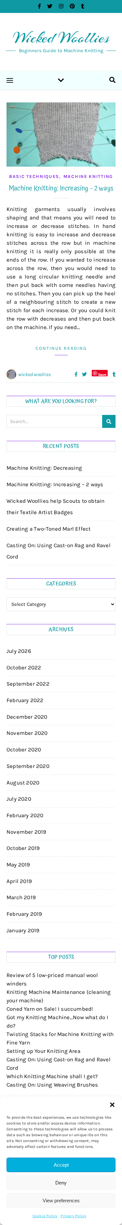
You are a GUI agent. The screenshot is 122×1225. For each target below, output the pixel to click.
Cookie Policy (45, 1216)
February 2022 (25, 700)
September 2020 (28, 766)
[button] (112, 1104)
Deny (61, 1182)
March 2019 (21, 897)
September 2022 (28, 683)
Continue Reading (61, 348)
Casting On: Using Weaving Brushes (52, 1084)
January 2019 (23, 930)
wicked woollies (34, 374)
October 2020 (24, 749)
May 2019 (18, 864)
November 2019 (27, 832)
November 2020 (27, 733)
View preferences (61, 1200)
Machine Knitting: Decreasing (44, 468)
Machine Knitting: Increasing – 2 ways (61, 188)
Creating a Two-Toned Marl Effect (48, 528)
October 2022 (24, 667)
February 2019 (24, 914)
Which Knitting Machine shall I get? (52, 1076)
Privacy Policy (73, 1216)
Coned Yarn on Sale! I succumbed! (50, 1009)
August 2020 (23, 782)
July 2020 (19, 798)
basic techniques (34, 176)
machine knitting (88, 176)
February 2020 (25, 815)
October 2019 (23, 848)
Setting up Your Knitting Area (43, 1051)
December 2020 (27, 716)
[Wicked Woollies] (61, 42)
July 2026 (19, 651)
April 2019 (19, 881)
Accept (61, 1165)
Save (102, 374)
